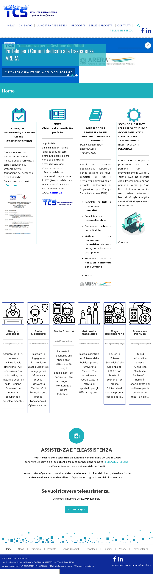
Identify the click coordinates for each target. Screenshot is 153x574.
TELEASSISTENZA (121, 30)
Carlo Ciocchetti (38, 332)
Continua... (124, 242)
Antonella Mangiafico (89, 332)
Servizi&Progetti (101, 25)
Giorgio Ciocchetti (13, 332)
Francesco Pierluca (140, 332)
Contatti (124, 25)
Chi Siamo (25, 25)
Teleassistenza (140, 549)
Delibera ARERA (88, 144)
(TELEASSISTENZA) (116, 461)
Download (91, 549)
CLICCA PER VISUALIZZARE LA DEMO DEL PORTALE (38, 72)
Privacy (122, 549)
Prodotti (78, 25)
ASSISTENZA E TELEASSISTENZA (76, 450)
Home (8, 549)
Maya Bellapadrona (114, 332)
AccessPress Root (141, 565)
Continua (87, 275)
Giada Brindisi (64, 331)
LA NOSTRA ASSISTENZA (51, 25)
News (11, 25)
